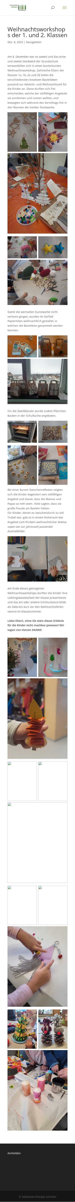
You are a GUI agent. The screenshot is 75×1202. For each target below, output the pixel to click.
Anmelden (14, 1153)
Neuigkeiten (34, 42)
